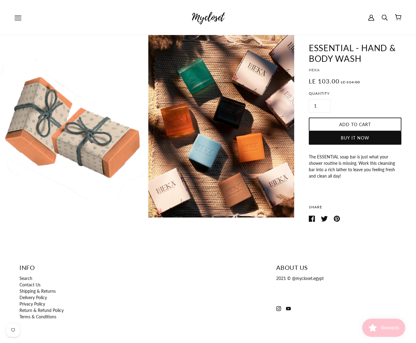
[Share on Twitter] (325, 218)
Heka (314, 70)
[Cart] (398, 17)
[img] (279, 307)
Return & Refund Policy (41, 310)
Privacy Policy (32, 303)
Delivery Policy (33, 297)
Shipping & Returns (37, 291)
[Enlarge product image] (73, 126)
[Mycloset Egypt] (208, 16)
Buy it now (355, 137)
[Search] (385, 17)
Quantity (319, 93)
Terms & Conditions (37, 316)
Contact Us (30, 284)
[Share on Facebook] (312, 218)
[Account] (371, 17)
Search (25, 278)
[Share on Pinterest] (336, 218)
